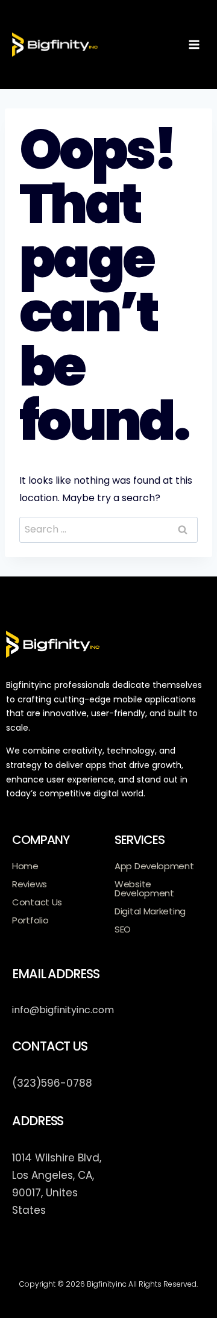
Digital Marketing (150, 911)
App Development (154, 866)
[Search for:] (108, 529)
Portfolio (30, 920)
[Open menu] (194, 44)
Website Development (144, 888)
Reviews (29, 884)
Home (25, 866)
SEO (123, 929)
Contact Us (37, 902)
